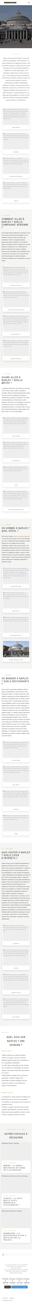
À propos (5, 1298)
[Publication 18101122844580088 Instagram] (19, 1281)
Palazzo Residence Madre (21, 536)
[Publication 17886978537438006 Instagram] (26, 1281)
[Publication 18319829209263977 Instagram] (12, 1281)
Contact (11, 1298)
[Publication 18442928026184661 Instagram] (5, 1281)
